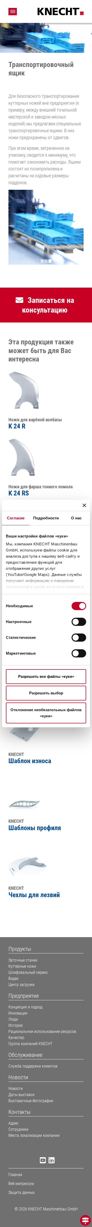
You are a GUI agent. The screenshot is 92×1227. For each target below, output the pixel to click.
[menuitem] (46, 949)
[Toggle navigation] (12, 11)
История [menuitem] (15, 1025)
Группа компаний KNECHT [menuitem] (30, 1043)
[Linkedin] (50, 1161)
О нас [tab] (76, 518)
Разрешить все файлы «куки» (46, 676)
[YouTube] (41, 1161)
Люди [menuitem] (13, 1019)
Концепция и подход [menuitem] (25, 1007)
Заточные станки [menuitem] (22, 960)
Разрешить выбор (46, 693)
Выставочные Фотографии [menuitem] (30, 1100)
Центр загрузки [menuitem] (21, 984)
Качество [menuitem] (16, 1037)
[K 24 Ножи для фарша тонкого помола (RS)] (27, 457)
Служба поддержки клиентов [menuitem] (32, 1066)
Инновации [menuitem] (17, 1013)
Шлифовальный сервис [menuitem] (28, 972)
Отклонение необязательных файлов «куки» (46, 713)
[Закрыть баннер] (84, 505)
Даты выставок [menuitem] (21, 1094)
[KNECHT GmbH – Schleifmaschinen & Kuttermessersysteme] (61, 11)
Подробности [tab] (46, 518)
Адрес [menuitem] (13, 1123)
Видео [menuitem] (13, 978)
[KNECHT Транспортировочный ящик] (46, 227)
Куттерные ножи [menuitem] (22, 966)
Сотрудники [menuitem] (18, 1129)
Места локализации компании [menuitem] (34, 1135)
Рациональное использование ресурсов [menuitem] (42, 1031)
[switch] (79, 622)
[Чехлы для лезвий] (27, 859)
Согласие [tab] (16, 518)
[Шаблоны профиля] (27, 792)
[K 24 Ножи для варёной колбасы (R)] (27, 390)
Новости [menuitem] (15, 1088)
